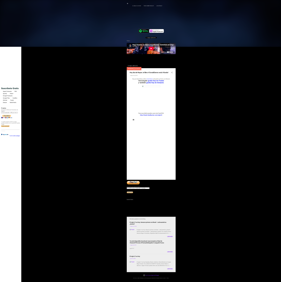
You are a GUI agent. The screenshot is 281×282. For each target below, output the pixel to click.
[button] (172, 73)
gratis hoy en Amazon (155, 83)
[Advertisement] (151, 166)
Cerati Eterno (150, 79)
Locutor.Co (159, 5)
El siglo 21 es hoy (135, 256)
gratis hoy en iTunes (156, 81)
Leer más (170, 236)
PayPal (15, 135)
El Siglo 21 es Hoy (137, 5)
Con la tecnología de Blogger (152, 275)
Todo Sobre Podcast (149, 5)
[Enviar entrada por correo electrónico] (133, 120)
